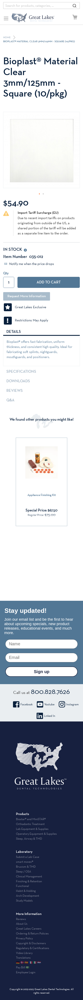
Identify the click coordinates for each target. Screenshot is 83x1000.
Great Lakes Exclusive (29, 307)
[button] (40, 194)
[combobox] (41, 5)
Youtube (49, 704)
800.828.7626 (50, 691)
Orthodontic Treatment (30, 824)
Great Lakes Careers (29, 928)
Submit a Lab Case (27, 857)
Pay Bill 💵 (22, 967)
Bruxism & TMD (26, 866)
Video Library (24, 953)
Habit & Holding (26, 891)
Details (13, 332)
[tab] (41, 331)
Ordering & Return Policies (32, 933)
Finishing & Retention (29, 881)
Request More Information (26, 296)
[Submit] (74, 5)
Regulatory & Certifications (32, 948)
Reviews (14, 391)
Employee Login (25, 972)
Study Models (24, 900)
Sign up (41, 671)
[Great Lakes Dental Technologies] (33, 17)
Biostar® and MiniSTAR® (31, 819)
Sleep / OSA (23, 871)
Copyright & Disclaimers (31, 943)
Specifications (21, 372)
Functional (22, 886)
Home (7, 37)
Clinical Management (29, 876)
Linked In (49, 716)
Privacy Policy (24, 938)
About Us (21, 924)
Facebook (26, 704)
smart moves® (24, 862)
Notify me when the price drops (31, 264)
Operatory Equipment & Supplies (36, 834)
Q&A (10, 400)
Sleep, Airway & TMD (29, 838)
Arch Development (27, 896)
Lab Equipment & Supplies (32, 829)
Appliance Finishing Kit (41, 495)
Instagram (72, 704)
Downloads (18, 381)
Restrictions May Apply (30, 320)
